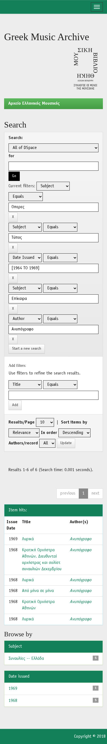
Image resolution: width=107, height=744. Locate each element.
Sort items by (74, 422)
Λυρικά (28, 539)
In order (49, 433)
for (11, 156)
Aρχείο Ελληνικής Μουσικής (34, 103)
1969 (13, 688)
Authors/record (23, 443)
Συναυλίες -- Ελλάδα (26, 658)
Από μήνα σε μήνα (38, 591)
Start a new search (26, 349)
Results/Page (22, 422)
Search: (16, 138)
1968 (13, 701)
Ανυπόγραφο (80, 539)
